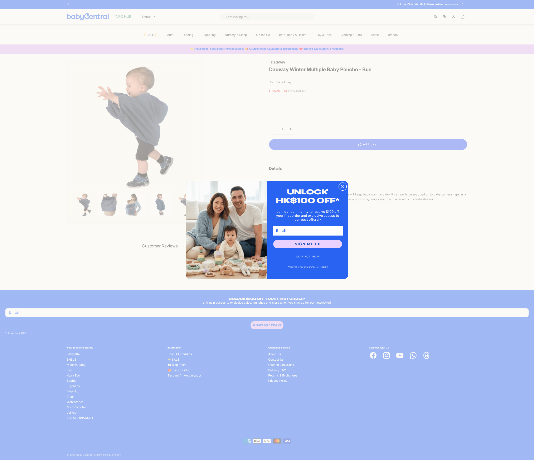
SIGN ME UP (308, 244)
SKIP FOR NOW (307, 256)
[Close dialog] (342, 186)
